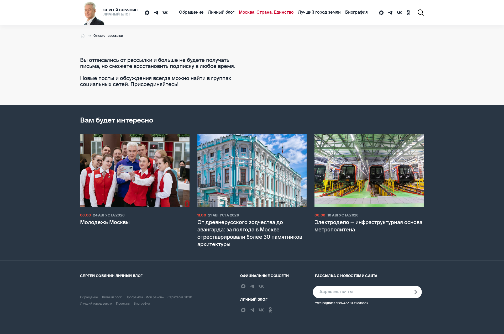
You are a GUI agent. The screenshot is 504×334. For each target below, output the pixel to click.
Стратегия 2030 (179, 297)
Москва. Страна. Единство (266, 12)
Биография (356, 12)
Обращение (191, 12)
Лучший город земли (319, 12)
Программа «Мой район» (144, 297)
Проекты (123, 303)
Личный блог (221, 12)
